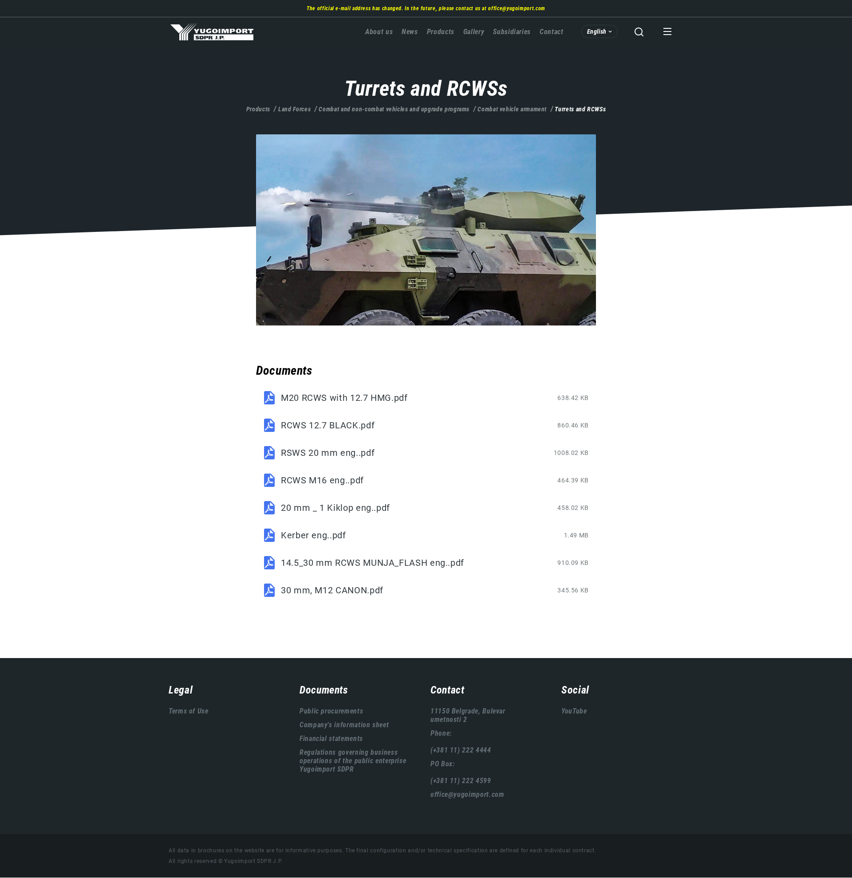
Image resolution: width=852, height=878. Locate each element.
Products (440, 31)
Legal (181, 690)
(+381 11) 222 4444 (460, 750)
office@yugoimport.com (516, 8)
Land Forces (294, 109)
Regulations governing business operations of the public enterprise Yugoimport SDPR (353, 760)
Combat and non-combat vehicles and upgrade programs (394, 109)
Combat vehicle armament (512, 109)
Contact (551, 31)
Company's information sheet (344, 725)
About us (379, 31)
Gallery (473, 31)
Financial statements (331, 738)
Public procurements (331, 711)
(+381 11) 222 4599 (460, 780)
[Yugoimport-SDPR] (426, 229)
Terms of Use (189, 711)
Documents (324, 690)
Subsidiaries (512, 31)
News (410, 31)
